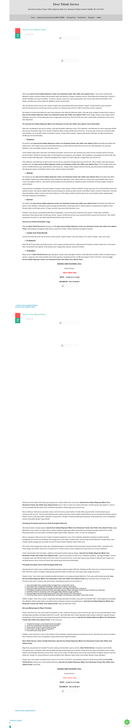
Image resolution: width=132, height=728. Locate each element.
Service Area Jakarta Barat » (25, 710)
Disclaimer (91, 17)
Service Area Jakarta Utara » (25, 307)
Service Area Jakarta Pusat (33, 314)
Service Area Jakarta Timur (34, 29)
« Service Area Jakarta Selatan (26, 305)
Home (33, 17)
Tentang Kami (71, 17)
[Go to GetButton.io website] (127, 726)
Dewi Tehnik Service (66, 4)
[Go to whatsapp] (127, 722)
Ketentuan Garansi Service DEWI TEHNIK (50, 17)
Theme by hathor (15, 720)
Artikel (99, 17)
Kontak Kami (82, 17)
